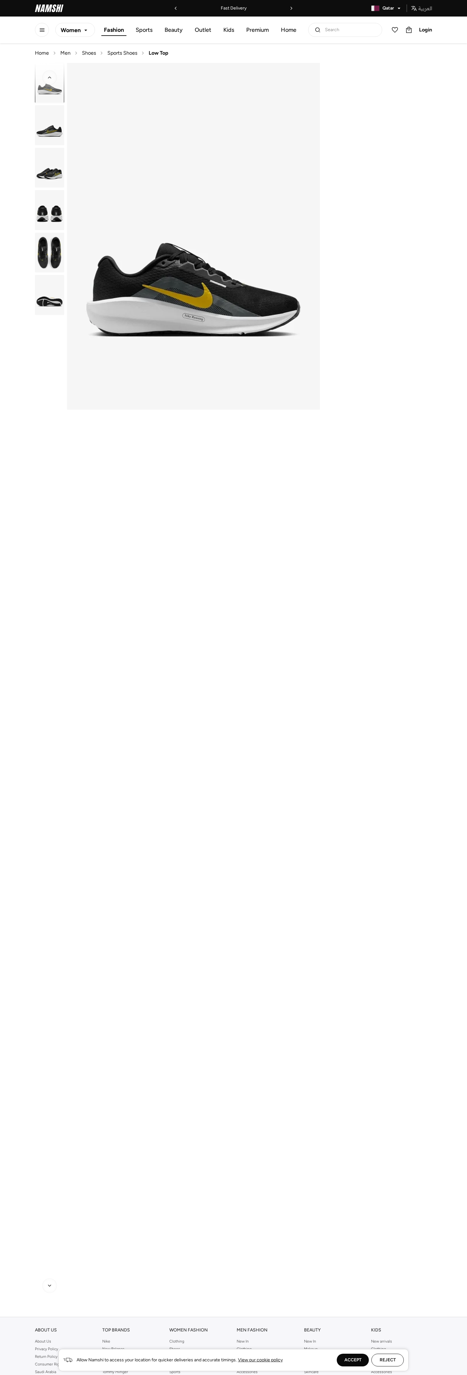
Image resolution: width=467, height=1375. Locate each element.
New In (243, 1341)
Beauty (174, 29)
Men (65, 53)
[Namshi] (49, 8)
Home (288, 29)
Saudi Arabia (45, 1372)
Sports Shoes (122, 53)
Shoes (89, 53)
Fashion (114, 29)
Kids (228, 29)
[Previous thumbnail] (50, 78)
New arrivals (381, 1341)
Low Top (158, 53)
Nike (106, 1341)
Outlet (203, 29)
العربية (425, 8)
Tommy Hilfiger (115, 1372)
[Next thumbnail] (50, 1286)
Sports (144, 29)
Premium (257, 29)
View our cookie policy (260, 1360)
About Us (43, 1341)
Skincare (311, 1372)
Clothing (176, 1341)
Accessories (247, 1372)
